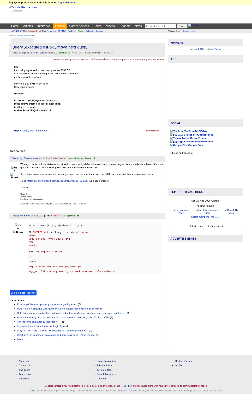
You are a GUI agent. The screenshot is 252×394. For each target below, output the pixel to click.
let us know (126, 386)
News (138, 26)
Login (193, 31)
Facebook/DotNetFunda (199, 135)
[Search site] (193, 26)
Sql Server (29, 36)
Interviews (44, 26)
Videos (110, 26)
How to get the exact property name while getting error (46, 304)
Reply (17, 130)
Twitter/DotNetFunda (193, 138)
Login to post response (23, 293)
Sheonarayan (31, 158)
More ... (21, 339)
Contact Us (25, 365)
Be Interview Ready (33, 31)
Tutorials (124, 26)
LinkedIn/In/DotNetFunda (198, 141)
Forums (60, 26)
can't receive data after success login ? (38, 321)
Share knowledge (106, 361)
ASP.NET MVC (17, 31)
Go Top (179, 365)
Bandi (27, 215)
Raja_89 (25, 53)
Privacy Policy (104, 365)
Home (15, 26)
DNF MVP (62, 31)
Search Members (106, 374)
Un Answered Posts (134, 59)
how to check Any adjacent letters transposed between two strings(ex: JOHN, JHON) (63, 317)
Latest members (200, 217)
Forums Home (155, 59)
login (49, 204)
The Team (24, 370)
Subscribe (90, 31)
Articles (28, 26)
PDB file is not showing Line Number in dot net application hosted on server (58, 308)
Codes (97, 26)
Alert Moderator (152, 131)
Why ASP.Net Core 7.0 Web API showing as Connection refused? (52, 330)
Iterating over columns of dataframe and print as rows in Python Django (56, 335)
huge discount (66, 2)
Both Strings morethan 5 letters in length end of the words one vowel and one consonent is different (71, 313)
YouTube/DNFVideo (195, 131)
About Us (24, 361)
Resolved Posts (113, 59)
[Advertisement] (205, 89)
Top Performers (49, 31)
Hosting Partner (183, 361)
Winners (81, 31)
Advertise (24, 378)
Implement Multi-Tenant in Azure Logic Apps (41, 326)
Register (186, 31)
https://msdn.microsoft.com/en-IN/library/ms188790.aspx (57, 181)
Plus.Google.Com (192, 145)
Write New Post (61, 59)
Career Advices (79, 26)
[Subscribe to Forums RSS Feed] (162, 39)
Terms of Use (104, 370)
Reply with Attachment (35, 130)
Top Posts (72, 31)
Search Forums (80, 59)
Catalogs (99, 31)
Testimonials (25, 374)
